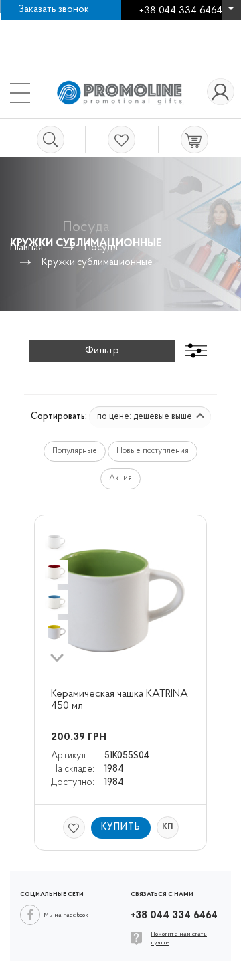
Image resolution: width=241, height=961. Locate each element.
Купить (121, 827)
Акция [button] (120, 478)
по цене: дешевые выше (145, 417)
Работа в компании (170, 26)
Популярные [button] (74, 451)
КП (167, 827)
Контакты (38, 40)
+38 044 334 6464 (231, 13)
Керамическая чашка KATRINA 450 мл (120, 700)
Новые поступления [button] (152, 451)
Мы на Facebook (66, 915)
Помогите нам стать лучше (179, 938)
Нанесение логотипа (62, 26)
